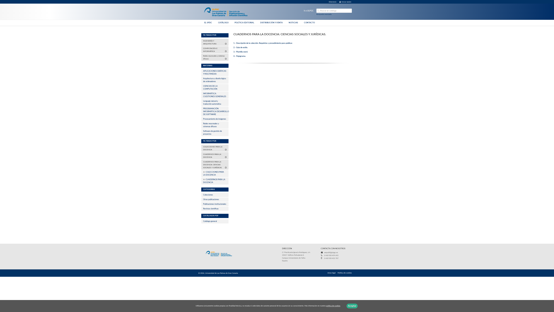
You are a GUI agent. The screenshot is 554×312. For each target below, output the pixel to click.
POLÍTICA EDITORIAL (244, 23)
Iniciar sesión (346, 2)
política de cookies (333, 306)
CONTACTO (309, 23)
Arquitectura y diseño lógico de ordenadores (214, 80)
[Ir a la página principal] (226, 11)
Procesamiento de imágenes (214, 119)
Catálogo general (210, 221)
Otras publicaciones (211, 199)
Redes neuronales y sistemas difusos (214, 57)
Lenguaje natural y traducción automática (212, 102)
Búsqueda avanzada (324, 14)
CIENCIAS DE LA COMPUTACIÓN (210, 87)
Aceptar (352, 306)
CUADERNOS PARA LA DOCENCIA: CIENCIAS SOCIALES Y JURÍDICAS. (213, 164)
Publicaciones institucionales (214, 204)
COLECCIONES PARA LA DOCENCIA (212, 148)
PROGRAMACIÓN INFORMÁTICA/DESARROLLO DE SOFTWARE (216, 111)
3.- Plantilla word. (240, 52)
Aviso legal (331, 273)
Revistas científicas (211, 209)
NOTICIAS (293, 23)
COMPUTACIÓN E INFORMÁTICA (210, 50)
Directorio (332, 2)
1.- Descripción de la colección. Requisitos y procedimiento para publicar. (263, 43)
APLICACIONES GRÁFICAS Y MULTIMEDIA (214, 72)
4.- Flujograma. (239, 56)
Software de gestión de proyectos (212, 132)
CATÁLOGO (223, 23)
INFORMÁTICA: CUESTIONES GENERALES (214, 95)
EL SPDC (208, 23)
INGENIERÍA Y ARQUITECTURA (210, 42)
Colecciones (208, 195)
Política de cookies (345, 273)
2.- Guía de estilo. (240, 48)
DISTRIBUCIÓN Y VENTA (271, 23)
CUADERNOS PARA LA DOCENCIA (212, 155)
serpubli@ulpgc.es (331, 252)
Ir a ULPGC (309, 11)
